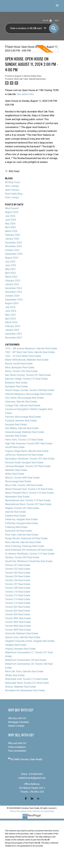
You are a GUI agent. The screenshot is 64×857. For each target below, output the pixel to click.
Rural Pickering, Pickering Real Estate (24, 546)
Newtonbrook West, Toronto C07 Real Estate (28, 504)
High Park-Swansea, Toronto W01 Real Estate (28, 443)
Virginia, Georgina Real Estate (20, 648)
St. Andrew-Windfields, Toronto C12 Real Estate (29, 553)
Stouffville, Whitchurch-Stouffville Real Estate (29, 561)
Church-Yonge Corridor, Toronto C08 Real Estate (29, 390)
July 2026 (10, 216)
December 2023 (13, 333)
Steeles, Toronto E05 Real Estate (22, 557)
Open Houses (12, 189)
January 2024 (12, 329)
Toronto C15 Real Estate (17, 603)
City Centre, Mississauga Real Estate (24, 397)
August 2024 (11, 303)
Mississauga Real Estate (18, 481)
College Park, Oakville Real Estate (22, 405)
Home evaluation (17, 747)
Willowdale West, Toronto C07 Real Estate (27, 682)
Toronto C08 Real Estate (17, 587)
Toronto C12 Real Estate (17, 595)
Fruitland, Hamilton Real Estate (21, 420)
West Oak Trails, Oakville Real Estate (30, 79)
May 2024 (10, 314)
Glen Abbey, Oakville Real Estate (22, 428)
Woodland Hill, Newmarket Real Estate (25, 690)
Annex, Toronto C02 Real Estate (21, 371)
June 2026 (10, 219)
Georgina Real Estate (16, 424)
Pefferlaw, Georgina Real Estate (21, 523)
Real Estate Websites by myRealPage (38, 811)
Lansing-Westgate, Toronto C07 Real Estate (27, 466)
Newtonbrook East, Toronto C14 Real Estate (27, 500)
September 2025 (14, 253)
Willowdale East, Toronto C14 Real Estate (26, 679)
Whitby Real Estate (15, 675)
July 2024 (10, 307)
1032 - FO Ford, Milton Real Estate (23, 356)
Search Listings (16, 725)
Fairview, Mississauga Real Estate (23, 416)
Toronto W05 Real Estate (18, 622)
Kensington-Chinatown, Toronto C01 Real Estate (30, 458)
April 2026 (10, 227)
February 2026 (12, 234)
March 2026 (11, 231)
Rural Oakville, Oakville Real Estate (23, 542)
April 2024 (10, 318)
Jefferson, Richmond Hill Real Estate (24, 454)
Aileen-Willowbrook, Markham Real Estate (27, 359)
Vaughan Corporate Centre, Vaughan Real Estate (29, 641)
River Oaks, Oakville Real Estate (21, 534)
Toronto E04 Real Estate (17, 610)
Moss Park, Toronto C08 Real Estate (24, 485)
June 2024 (10, 310)
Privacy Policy (15, 811)
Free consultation (17, 750)
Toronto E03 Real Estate (17, 606)
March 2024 (11, 322)
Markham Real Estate (16, 470)
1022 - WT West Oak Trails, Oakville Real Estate (30, 352)
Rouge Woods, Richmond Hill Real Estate (26, 538)
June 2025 (10, 265)
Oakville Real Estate (15, 511)
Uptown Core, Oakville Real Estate (22, 637)
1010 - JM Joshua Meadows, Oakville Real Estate (31, 348)
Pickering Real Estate (16, 527)
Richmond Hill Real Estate (18, 530)
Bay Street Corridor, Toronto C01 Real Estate (28, 375)
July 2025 (10, 261)
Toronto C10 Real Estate (17, 591)
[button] (25, 798)
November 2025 (13, 246)
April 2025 (10, 272)
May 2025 (10, 269)
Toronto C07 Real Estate (17, 584)
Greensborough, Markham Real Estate (24, 432)
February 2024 (12, 326)
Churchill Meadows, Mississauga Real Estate (28, 394)
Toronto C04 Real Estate (17, 576)
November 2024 (13, 291)
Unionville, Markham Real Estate (21, 633)
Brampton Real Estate (16, 382)
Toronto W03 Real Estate (18, 618)
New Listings (12, 186)
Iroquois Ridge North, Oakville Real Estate (27, 451)
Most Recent (11, 208)
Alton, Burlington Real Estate (19, 367)
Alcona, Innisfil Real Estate (19, 363)
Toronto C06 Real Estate (17, 580)
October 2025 (12, 250)
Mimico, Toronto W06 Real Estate (22, 477)
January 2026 (12, 238)
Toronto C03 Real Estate (17, 572)
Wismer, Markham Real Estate (20, 686)
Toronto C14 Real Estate (17, 599)
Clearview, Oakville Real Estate (21, 401)
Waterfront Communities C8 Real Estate (25, 660)
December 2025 (13, 242)
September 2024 (14, 299)
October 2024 (12, 295)
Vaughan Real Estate (15, 644)
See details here (25, 94)
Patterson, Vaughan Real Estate (21, 519)
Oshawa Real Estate (15, 515)
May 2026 (10, 223)
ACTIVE (45, 21)
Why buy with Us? (17, 718)
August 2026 (11, 212)
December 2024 (13, 288)
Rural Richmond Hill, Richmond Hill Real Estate (29, 549)
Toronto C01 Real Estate (17, 565)
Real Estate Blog (13, 193)
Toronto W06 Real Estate (18, 625)
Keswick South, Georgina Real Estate (24, 462)
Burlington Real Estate (16, 386)
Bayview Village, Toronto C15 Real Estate (26, 378)
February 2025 (12, 280)
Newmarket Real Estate (17, 496)
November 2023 (13, 337)
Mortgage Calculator (18, 722)
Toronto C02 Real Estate (17, 568)
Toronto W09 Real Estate (18, 629)
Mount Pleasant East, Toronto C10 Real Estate (29, 489)
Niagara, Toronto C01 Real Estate (22, 508)
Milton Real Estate (14, 473)
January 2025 (12, 284)
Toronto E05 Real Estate (17, 614)
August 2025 (11, 257)
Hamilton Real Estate (16, 435)
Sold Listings (12, 197)
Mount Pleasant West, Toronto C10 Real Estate (29, 492)
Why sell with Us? (17, 743)
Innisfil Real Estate (15, 447)
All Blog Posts (12, 182)
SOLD (57, 21)
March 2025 (11, 276)
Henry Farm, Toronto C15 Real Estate (24, 439)
